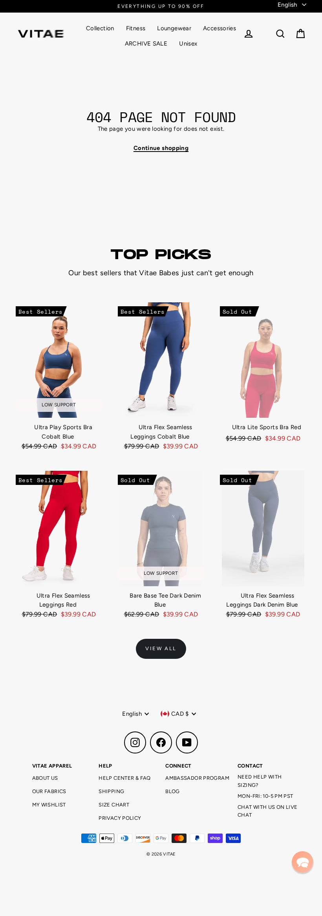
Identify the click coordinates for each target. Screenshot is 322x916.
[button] (302, 862)
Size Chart (114, 805)
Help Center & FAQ (124, 778)
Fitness (136, 28)
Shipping (111, 791)
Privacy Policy (120, 818)
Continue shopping (161, 148)
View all (161, 648)
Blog (172, 791)
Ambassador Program (197, 778)
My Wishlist (49, 805)
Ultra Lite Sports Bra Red (266, 427)
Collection (100, 28)
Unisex (188, 43)
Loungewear (174, 28)
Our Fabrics (49, 791)
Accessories (219, 28)
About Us (45, 778)
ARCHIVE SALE (146, 43)
